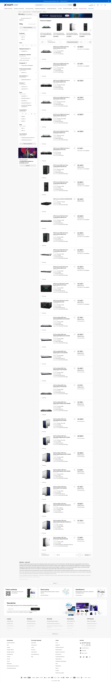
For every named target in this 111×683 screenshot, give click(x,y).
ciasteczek (44, 336)
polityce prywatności (57, 346)
